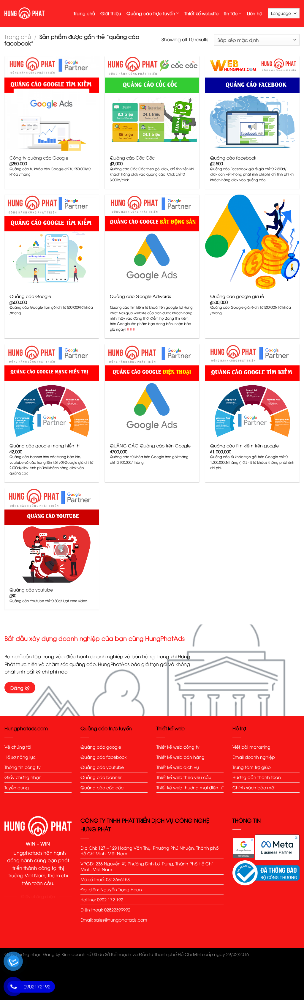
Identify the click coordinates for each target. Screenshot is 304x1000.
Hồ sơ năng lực (20, 757)
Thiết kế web (170, 728)
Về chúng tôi (17, 747)
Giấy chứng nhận (23, 777)
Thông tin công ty (22, 767)
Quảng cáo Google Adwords (140, 296)
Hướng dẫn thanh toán (256, 777)
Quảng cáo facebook (233, 157)
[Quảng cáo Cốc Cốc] (152, 103)
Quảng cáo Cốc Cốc (132, 157)
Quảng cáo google (100, 747)
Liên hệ (254, 13)
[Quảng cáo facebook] (252, 103)
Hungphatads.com (26, 728)
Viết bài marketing (251, 747)
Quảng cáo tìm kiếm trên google (244, 445)
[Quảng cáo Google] (51, 242)
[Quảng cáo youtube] (51, 535)
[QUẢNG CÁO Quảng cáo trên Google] (152, 391)
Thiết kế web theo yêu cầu (183, 777)
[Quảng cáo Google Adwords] (152, 242)
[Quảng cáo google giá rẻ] (252, 242)
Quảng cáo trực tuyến (150, 13)
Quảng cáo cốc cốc (102, 787)
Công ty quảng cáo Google (39, 157)
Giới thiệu (110, 13)
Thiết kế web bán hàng (180, 757)
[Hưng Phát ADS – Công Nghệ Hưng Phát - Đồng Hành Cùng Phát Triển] (24, 13)
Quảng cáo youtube (31, 589)
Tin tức (231, 13)
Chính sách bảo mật (254, 787)
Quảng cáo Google (30, 296)
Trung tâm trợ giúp (252, 767)
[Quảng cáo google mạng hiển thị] (51, 391)
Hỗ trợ (239, 728)
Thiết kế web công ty (178, 747)
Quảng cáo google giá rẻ (237, 296)
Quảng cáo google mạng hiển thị (45, 445)
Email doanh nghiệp (253, 757)
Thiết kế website (201, 13)
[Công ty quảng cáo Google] (51, 103)
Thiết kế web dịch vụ (177, 767)
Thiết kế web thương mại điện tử (190, 787)
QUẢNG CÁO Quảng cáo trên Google (150, 445)
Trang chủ (84, 13)
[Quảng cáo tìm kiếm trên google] (252, 391)
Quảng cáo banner (101, 777)
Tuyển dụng (16, 787)
